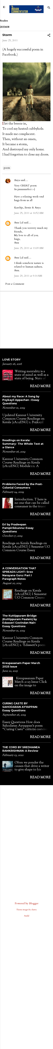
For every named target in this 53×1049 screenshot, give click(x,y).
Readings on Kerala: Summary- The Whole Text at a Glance (22, 444)
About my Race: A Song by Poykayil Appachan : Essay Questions (20, 400)
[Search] (49, 8)
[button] (49, 35)
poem (7, 168)
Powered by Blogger (26, 903)
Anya (17, 180)
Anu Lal (18, 222)
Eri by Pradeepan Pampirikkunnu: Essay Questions (18, 528)
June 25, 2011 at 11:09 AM (29, 248)
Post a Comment (14, 284)
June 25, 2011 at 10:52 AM (29, 213)
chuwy (34, 909)
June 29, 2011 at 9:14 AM (28, 276)
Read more (40, 386)
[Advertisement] (26, 319)
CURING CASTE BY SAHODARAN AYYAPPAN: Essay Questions (20, 707)
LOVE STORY (11, 359)
